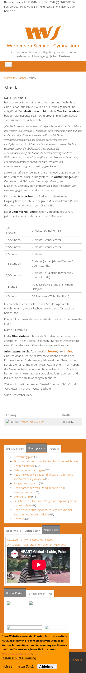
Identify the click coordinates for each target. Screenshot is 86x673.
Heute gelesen (36, 448)
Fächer (22, 78)
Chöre (68, 351)
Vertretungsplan (24, 457)
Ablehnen (47, 666)
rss (50, 593)
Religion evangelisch (26, 483)
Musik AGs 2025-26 (32, 421)
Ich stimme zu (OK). (18, 666)
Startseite (9, 78)
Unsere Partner (16, 593)
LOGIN (77, 660)
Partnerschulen (36, 593)
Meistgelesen (32, 530)
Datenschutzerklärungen (29, 470)
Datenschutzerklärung (17, 654)
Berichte (19, 519)
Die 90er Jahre (22, 496)
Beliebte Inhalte (15, 449)
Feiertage (53, 449)
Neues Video (51, 530)
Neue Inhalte (13, 530)
